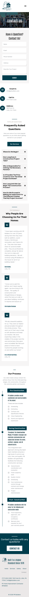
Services (12, 568)
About (24, 568)
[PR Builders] (7, 6)
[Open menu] (25, 6)
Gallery (19, 568)
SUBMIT (14, 78)
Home (6, 568)
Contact (23, 572)
